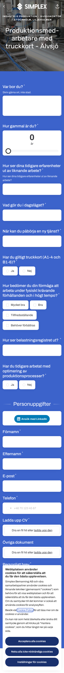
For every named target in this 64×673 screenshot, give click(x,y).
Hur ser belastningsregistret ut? (32, 340)
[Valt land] (8, 508)
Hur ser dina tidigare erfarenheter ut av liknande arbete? (32, 168)
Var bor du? (25, 86)
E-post (21, 476)
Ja (12, 270)
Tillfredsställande (22, 315)
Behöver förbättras (23, 325)
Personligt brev (28, 564)
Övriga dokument (18, 542)
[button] (57, 6)
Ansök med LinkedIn (34, 419)
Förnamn (23, 431)
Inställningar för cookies (32, 662)
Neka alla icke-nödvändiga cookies (32, 651)
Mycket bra (18, 304)
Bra (40, 304)
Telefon (21, 498)
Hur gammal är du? (32, 126)
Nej (29, 270)
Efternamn (24, 453)
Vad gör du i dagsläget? (32, 205)
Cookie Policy (25, 610)
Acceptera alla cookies (32, 641)
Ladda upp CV (27, 520)
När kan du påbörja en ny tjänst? (32, 231)
